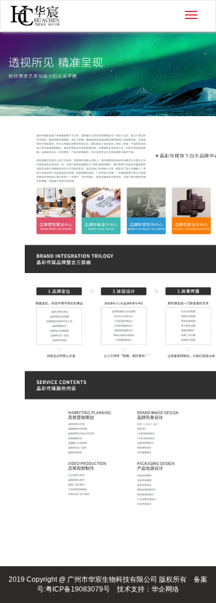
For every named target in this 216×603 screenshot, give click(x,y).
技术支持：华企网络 (148, 589)
